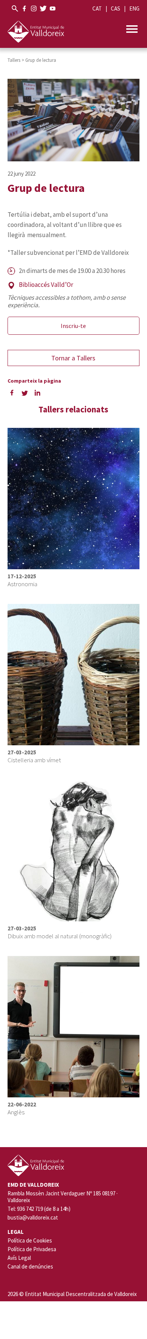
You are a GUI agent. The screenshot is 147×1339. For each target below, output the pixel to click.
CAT (97, 8)
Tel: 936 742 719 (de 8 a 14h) (39, 1209)
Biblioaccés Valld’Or (46, 284)
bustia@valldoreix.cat (33, 1217)
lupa (15, 8)
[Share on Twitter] (24, 392)
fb (24, 8)
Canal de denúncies (30, 1266)
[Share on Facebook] (12, 392)
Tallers (14, 60)
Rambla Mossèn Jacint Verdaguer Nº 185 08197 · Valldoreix (63, 1197)
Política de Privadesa (32, 1249)
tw (43, 8)
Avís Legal (19, 1257)
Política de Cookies (30, 1240)
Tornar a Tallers (73, 358)
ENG (134, 8)
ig (33, 8)
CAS (115, 8)
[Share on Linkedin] (37, 392)
